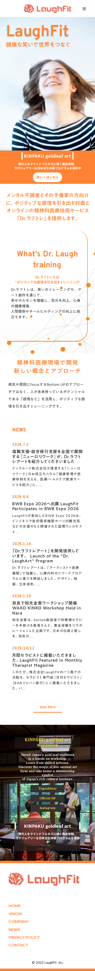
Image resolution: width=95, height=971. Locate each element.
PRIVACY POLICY (24, 937)
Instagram (47, 808)
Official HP (47, 798)
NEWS (14, 929)
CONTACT (18, 945)
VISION (15, 913)
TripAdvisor (47, 788)
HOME (15, 905)
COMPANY (18, 921)
